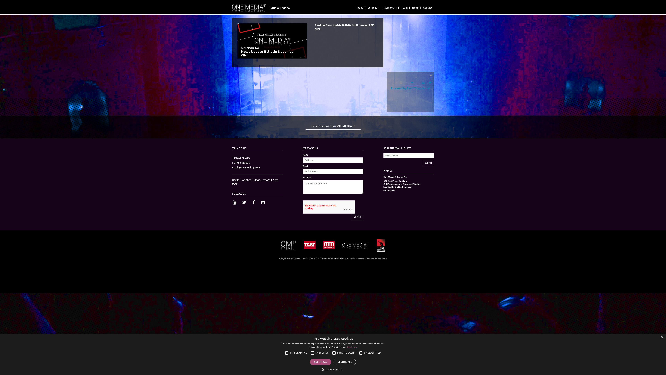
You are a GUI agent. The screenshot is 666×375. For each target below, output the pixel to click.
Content (372, 7)
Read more (352, 347)
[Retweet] (423, 82)
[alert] (333, 354)
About (359, 7)
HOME (235, 180)
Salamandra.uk (338, 258)
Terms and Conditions (376, 258)
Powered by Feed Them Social (410, 88)
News (415, 7)
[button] (333, 369)
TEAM (266, 180)
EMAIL (305, 166)
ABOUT (246, 180)
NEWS (257, 180)
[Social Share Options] (401, 82)
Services (389, 7)
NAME (305, 155)
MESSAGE (307, 177)
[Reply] (412, 82)
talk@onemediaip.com (247, 167)
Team (404, 7)
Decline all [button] (345, 361)
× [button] (662, 337)
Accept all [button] (320, 361)
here (317, 28)
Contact (427, 7)
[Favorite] (430, 83)
